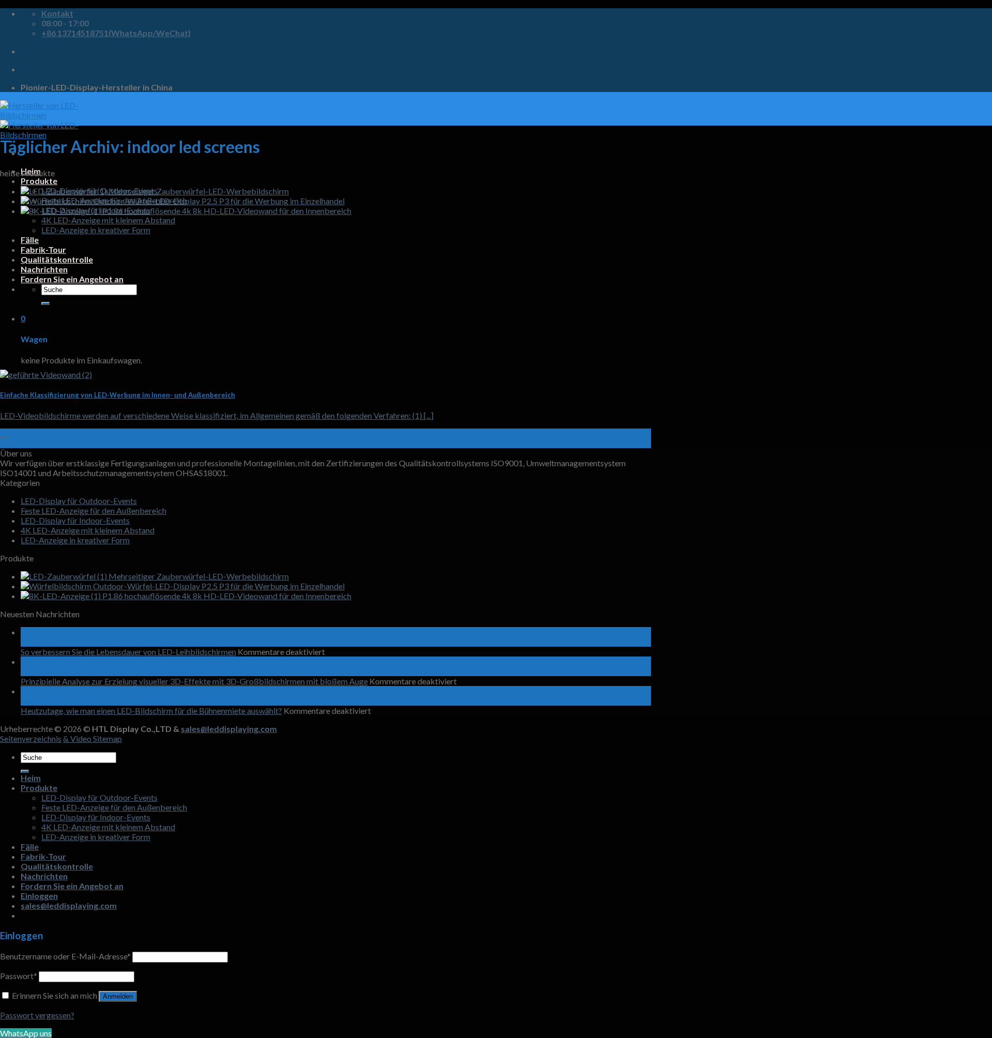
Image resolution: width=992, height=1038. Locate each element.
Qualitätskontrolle (57, 259)
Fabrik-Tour (43, 249)
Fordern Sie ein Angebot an (72, 279)
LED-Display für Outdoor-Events (79, 501)
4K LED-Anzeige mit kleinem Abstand (108, 220)
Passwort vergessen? (37, 1015)
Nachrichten (44, 269)
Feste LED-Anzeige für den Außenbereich (93, 510)
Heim (31, 778)
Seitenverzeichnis (30, 738)
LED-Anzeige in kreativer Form (95, 230)
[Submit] (45, 303)
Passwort (18, 976)
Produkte (39, 181)
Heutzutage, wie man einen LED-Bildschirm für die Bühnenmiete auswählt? (151, 710)
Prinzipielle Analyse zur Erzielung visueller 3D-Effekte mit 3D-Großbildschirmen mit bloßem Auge (194, 681)
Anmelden (118, 996)
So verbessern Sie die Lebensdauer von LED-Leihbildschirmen (128, 652)
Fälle (30, 240)
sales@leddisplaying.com (229, 729)
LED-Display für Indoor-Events (75, 520)
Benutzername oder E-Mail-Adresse (65, 956)
